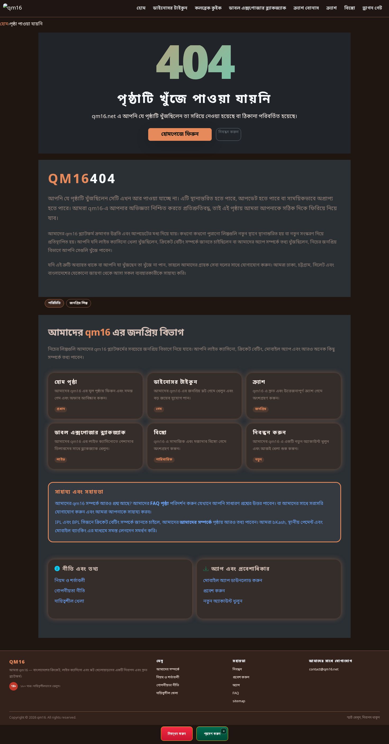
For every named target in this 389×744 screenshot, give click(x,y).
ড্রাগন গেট (372, 8)
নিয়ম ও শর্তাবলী (70, 581)
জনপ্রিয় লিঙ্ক (79, 303)
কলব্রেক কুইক (208, 8)
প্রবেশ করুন (214, 591)
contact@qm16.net (323, 669)
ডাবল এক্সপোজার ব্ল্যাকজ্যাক (257, 8)
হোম (141, 8)
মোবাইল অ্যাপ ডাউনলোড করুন (232, 581)
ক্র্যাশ (331, 8)
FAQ (236, 693)
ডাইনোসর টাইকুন (170, 8)
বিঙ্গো (349, 8)
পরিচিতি (54, 303)
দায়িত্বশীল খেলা (69, 601)
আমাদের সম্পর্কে (196, 523)
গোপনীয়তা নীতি (70, 591)
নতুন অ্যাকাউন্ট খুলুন (222, 601)
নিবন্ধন (237, 669)
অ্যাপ (236, 685)
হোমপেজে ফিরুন (180, 134)
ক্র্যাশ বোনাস (306, 8)
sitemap (239, 701)
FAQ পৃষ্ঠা (159, 504)
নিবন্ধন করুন (228, 132)
